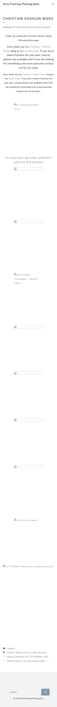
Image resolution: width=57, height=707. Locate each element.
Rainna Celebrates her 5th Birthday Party (27, 656)
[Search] (45, 692)
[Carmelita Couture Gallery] (28, 487)
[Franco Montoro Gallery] (28, 393)
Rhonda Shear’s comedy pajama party (26, 661)
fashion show (22, 652)
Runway (42, 652)
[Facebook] (21, 685)
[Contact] (28, 685)
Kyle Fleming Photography (21, 4)
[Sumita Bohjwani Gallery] (28, 347)
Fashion (10, 648)
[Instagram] (34, 685)
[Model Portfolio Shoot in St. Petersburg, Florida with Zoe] (28, 125)
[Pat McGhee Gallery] (28, 440)
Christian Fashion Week (34, 74)
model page (31, 51)
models (33, 652)
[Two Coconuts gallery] (28, 189)
